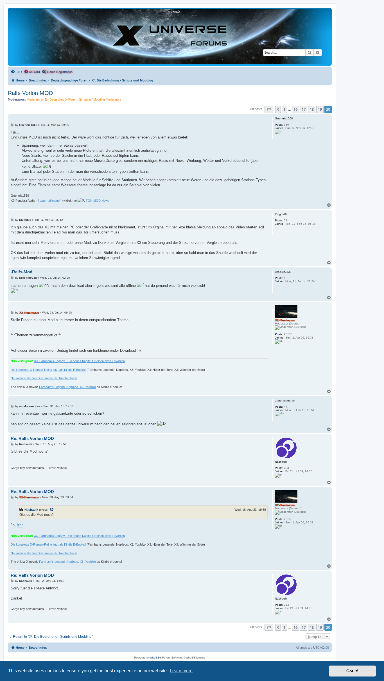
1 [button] (284, 109)
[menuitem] (16, 72)
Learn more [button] (181, 670)
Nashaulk (31, 509)
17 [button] (304, 109)
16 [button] (295, 109)
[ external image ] (49, 200)
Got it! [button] (352, 671)
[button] (269, 109)
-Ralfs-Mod (21, 271)
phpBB (154, 657)
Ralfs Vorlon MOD (30, 93)
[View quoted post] (52, 509)
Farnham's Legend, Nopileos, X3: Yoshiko (67, 387)
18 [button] (312, 109)
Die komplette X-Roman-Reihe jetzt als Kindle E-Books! (48, 369)
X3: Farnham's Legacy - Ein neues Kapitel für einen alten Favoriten (79, 361)
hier (20, 525)
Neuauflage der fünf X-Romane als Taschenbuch (44, 378)
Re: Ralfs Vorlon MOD (32, 438)
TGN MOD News (97, 200)
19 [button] (320, 109)
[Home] (169, 36)
